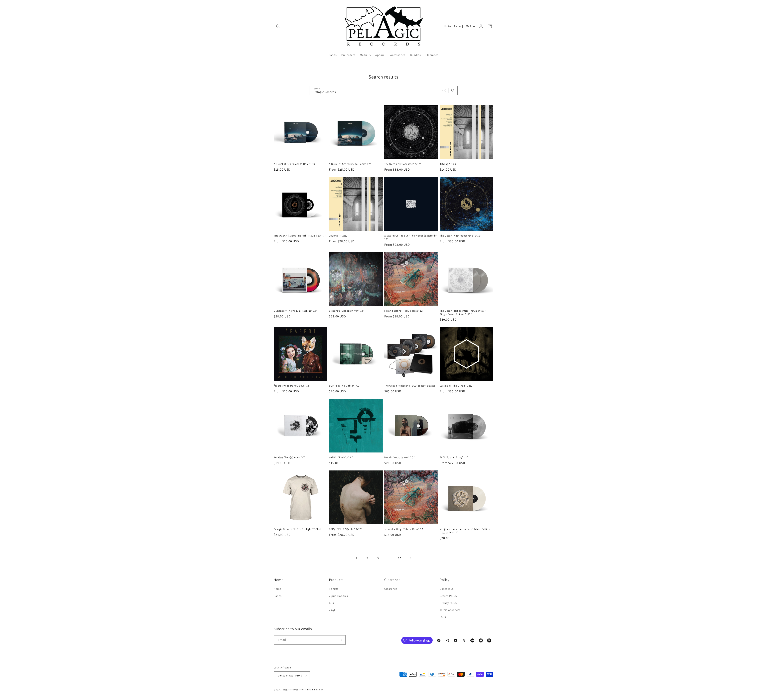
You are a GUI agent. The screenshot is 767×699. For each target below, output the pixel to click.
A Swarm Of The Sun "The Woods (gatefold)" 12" (410, 237)
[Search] (453, 90)
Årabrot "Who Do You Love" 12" (292, 385)
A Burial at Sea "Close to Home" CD (294, 164)
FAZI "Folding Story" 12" (454, 457)
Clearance (390, 589)
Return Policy (448, 596)
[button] (278, 26)
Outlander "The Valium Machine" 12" (295, 310)
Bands (278, 596)
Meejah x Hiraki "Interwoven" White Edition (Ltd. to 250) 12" (465, 531)
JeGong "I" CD (448, 164)
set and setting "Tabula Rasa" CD (403, 529)
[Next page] (410, 558)
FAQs (443, 617)
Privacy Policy (448, 603)
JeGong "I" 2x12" (339, 235)
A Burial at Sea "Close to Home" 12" (350, 164)
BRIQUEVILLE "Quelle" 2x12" (345, 529)
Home (277, 589)
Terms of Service (450, 610)
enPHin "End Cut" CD (341, 457)
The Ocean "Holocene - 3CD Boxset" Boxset (409, 385)
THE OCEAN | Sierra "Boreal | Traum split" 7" (300, 235)
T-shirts (334, 589)
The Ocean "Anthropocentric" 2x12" (460, 235)
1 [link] (356, 558)
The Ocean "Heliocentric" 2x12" (402, 164)
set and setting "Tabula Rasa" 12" (404, 310)
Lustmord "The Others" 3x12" (457, 385)
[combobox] (383, 90)
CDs (331, 603)
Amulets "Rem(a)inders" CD (290, 457)
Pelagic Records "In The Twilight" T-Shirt (297, 529)
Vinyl (332, 610)
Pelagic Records (290, 689)
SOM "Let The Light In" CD (344, 385)
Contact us (447, 589)
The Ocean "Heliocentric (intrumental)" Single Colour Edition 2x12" (463, 312)
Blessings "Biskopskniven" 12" (346, 310)
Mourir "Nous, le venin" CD (399, 457)
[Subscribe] (341, 640)
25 (399, 558)
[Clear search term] (444, 90)
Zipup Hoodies (338, 596)
